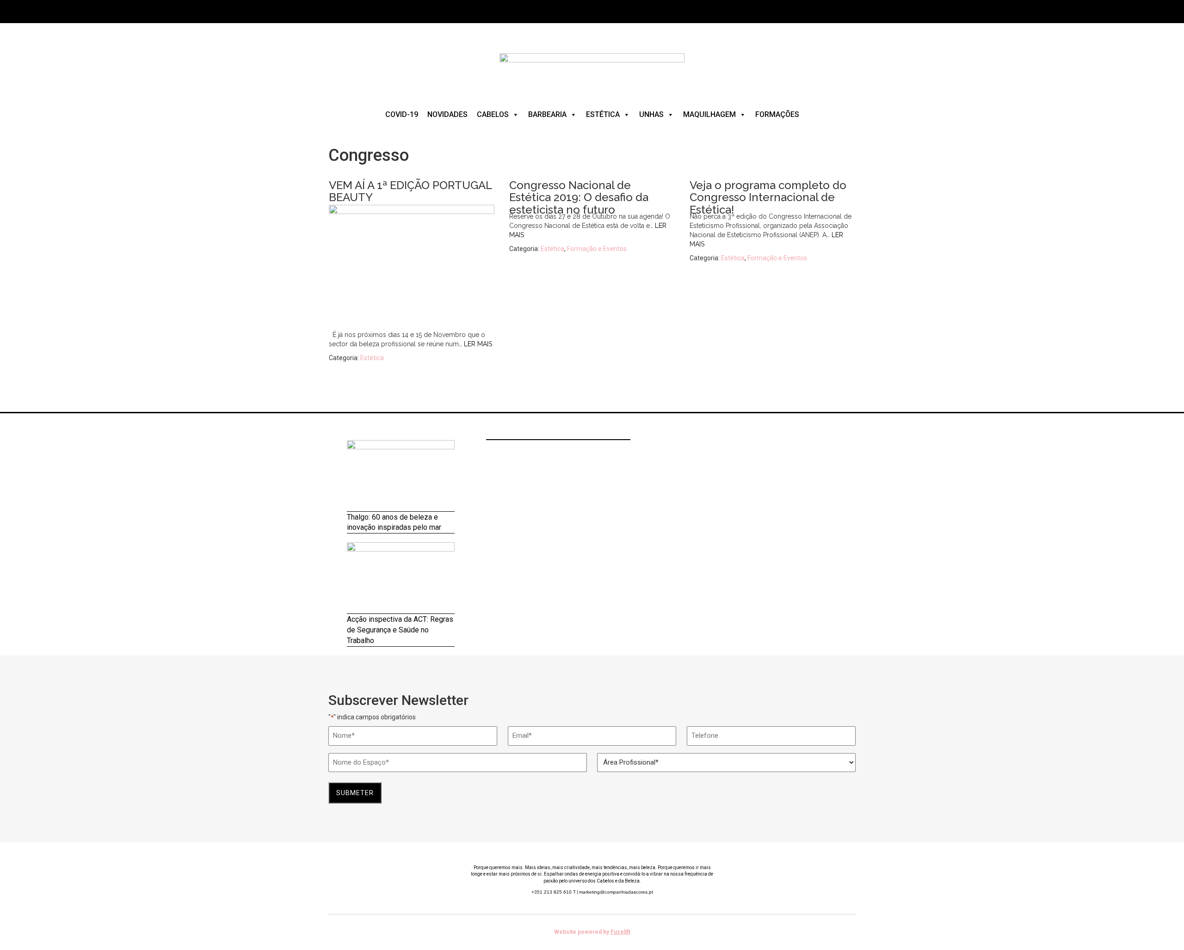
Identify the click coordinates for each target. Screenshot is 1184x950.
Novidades (447, 114)
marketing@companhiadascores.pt (616, 892)
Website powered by (592, 932)
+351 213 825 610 (553, 892)
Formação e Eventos (597, 248)
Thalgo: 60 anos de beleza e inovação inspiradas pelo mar (394, 522)
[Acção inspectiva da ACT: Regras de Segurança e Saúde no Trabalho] (401, 578)
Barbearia (547, 114)
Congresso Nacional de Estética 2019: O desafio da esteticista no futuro (578, 197)
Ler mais (478, 344)
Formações (777, 114)
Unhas (651, 114)
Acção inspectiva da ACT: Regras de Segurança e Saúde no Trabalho (400, 630)
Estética (603, 114)
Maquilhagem (709, 114)
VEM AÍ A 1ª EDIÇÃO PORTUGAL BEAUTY (410, 191)
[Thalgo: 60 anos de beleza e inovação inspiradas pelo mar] (401, 476)
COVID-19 (401, 114)
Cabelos (493, 114)
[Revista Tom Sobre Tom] (592, 69)
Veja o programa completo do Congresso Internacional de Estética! (768, 197)
